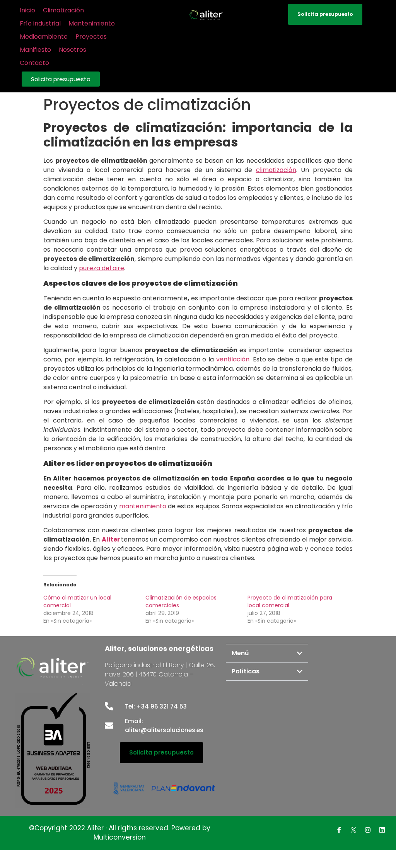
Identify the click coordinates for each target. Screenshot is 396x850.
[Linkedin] (382, 830)
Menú (240, 653)
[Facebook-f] (339, 830)
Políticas (245, 671)
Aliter (111, 539)
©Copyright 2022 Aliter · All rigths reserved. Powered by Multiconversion (119, 832)
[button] (61, 79)
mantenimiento (142, 506)
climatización (276, 169)
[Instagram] (368, 830)
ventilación (232, 359)
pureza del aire (101, 268)
